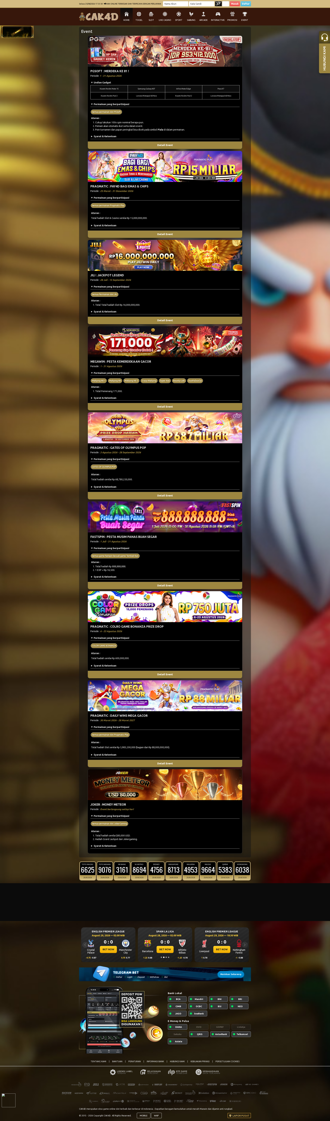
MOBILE (143, 1115)
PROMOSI (232, 20)
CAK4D (82, 1109)
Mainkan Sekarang (230, 974)
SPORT (178, 20)
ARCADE (203, 20)
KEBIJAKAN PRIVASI (200, 1061)
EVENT (244, 20)
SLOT (151, 20)
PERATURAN (134, 1061)
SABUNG (191, 20)
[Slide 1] (161, 957)
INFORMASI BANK (155, 1061)
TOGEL (138, 20)
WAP (156, 1115)
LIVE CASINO (165, 20)
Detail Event (165, 145)
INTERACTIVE (218, 20)
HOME (126, 20)
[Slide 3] (166, 957)
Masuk (235, 3)
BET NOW (108, 949)
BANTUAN (117, 1061)
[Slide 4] (168, 957)
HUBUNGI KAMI (177, 1061)
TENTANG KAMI (98, 1061)
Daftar (246, 3)
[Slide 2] (163, 957)
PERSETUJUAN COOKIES (228, 1061)
